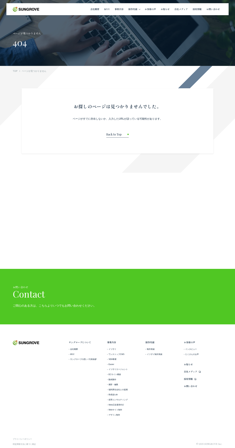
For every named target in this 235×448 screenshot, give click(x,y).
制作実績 (149, 342)
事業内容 (111, 342)
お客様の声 (189, 342)
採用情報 (188, 379)
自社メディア (190, 371)
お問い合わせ (190, 386)
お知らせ (188, 364)
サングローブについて (80, 342)
